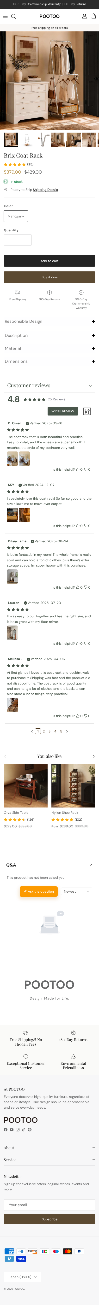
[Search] (16, 16)
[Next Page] (67, 731)
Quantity (11, 230)
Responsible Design (23, 321)
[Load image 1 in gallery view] (49, 80)
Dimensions (16, 361)
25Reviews (56, 399)
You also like (49, 756)
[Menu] (5, 16)
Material (13, 348)
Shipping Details (45, 189)
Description (16, 335)
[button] (32, 731)
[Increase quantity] (27, 240)
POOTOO (19, 1288)
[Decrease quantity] (8, 240)
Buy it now (50, 277)
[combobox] (76, 891)
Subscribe (49, 1219)
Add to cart (49, 261)
